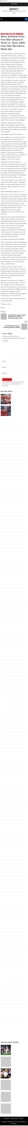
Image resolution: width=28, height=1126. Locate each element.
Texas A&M (4, 956)
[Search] (23, 19)
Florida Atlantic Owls (7, 606)
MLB (2, 789)
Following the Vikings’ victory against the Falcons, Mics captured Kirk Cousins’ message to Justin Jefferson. (14, 1025)
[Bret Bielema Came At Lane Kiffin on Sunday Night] (6, 411)
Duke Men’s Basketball (7, 593)
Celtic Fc (3, 527)
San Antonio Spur (6, 914)
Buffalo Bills (4, 511)
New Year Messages (6, 812)
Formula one (4, 619)
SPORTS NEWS (5, 937)
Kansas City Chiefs (6, 717)
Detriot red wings (6, 583)
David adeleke (5, 576)
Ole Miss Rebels (5, 851)
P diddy (3, 865)
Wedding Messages (6, 992)
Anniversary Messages (7, 432)
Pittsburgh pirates (6, 881)
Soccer (3, 933)
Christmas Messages (6, 547)
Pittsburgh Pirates (6, 878)
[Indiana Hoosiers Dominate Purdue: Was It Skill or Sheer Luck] (6, 399)
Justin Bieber (4, 707)
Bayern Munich (5, 471)
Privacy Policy (14, 1118)
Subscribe (26, 19)
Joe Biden (3, 697)
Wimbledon (4, 999)
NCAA (7, 33)
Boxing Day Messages (7, 508)
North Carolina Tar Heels (8, 835)
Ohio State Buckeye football (9, 842)
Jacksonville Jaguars (6, 694)
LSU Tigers (4, 753)
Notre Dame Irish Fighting (8, 838)
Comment (5, 341)
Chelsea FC (4, 534)
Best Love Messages (6, 478)
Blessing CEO (4, 498)
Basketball (4, 468)
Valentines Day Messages (8, 983)
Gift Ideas (3, 632)
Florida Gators (5, 609)
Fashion (3, 603)
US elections (4, 979)
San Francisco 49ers (6, 920)
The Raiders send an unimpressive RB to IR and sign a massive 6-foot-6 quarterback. (19, 1049)
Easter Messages (5, 596)
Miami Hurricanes (6, 763)
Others (3, 861)
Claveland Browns (6, 553)
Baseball (3, 462)
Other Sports (4, 858)
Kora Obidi (4, 730)
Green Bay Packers (6, 665)
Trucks (3, 969)
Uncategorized (5, 973)
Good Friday (4, 648)
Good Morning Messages (8, 655)
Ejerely (14, 9)
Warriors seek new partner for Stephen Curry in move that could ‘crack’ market (18, 1107)
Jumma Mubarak (5, 704)
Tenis (2, 946)
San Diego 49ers (5, 917)
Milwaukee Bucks (6, 773)
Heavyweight (4, 668)
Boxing (3, 504)
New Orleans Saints (6, 809)
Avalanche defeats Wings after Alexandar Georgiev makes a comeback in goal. (19, 1084)
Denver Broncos (5, 580)
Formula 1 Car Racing (7, 616)
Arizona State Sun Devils (8, 439)
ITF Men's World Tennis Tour (9, 688)
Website (4, 373)
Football (2, 33)
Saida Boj (3, 910)
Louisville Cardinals (6, 750)
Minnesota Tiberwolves (7, 779)
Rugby (2, 904)
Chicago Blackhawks (7, 540)
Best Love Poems (5, 481)
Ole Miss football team (7, 848)
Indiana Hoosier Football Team (9, 684)
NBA (2, 799)
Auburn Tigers (5, 452)
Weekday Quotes (5, 996)
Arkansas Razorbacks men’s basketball (12, 445)
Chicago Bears (5, 537)
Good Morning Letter (7, 652)
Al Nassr (3, 422)
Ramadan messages (6, 891)
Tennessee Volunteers (7, 950)
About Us (21, 1118)
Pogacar (3, 884)
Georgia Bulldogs (6, 629)
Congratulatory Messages (8, 560)
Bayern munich (5, 475)
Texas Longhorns (19, 33)
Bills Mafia (4, 491)
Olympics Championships (8, 855)
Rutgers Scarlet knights (7, 907)
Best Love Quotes (6, 485)
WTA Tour (3, 1005)
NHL (2, 829)
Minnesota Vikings (6, 783)
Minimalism (4, 776)
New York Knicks (6, 819)
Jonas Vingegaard (6, 701)
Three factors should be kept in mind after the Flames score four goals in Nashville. (19, 1060)
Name (4, 361)
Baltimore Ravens (6, 458)
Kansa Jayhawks (5, 714)
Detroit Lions (4, 586)
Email (4, 367)
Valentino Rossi (5, 986)
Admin (3, 51)
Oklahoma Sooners (6, 845)
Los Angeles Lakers (6, 743)
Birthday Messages (6, 494)
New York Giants (5, 815)
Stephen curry (5, 940)
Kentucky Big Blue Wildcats (9, 720)
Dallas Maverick (5, 573)
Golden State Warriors (7, 635)
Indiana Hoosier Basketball (8, 681)
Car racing (4, 517)
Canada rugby (5, 514)
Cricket (3, 563)
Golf (2, 638)
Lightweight (4, 737)
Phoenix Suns (4, 874)
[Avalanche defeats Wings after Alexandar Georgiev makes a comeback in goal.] (6, 1085)
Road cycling (4, 897)
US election (4, 976)
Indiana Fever (5, 678)
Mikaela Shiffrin (5, 770)
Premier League (5, 887)
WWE (2, 1009)
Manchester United (6, 756)
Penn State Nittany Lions (8, 868)
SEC (13, 33)
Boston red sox (5, 501)
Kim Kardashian (5, 727)
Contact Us (6, 1118)
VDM (2, 989)
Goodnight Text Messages (8, 658)
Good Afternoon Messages (8, 645)
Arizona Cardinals (6, 435)
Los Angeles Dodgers (7, 740)
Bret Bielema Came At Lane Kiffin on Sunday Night (19, 410)
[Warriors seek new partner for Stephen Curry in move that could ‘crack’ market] (6, 1108)
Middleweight (5, 766)
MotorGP (3, 796)
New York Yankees (6, 822)
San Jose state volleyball (7, 924)
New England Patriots (7, 806)
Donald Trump (5, 589)
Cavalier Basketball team (8, 524)
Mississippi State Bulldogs (8, 786)
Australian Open (5, 455)
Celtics (2, 530)
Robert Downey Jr (6, 901)
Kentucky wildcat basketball (9, 724)
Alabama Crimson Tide (7, 426)
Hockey (3, 671)
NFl (10, 33)
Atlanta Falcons (5, 449)
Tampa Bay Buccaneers (7, 943)
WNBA (3, 1002)
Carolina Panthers (6, 521)
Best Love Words (5, 488)
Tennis (2, 953)
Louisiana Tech (5, 747)
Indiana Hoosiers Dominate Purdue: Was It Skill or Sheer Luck (19, 398)
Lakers (3, 734)
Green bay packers (6, 661)
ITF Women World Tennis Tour (9, 691)
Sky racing (4, 930)
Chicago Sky (4, 544)
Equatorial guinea (6, 599)
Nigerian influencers (7, 832)
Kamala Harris (5, 711)
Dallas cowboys (5, 570)
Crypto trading (5, 566)
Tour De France (5, 966)
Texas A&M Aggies (6, 960)
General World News (7, 625)
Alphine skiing (5, 429)
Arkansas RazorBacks (7, 442)
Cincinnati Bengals (6, 550)
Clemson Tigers (5, 557)
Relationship (4, 894)
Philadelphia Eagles (6, 871)
